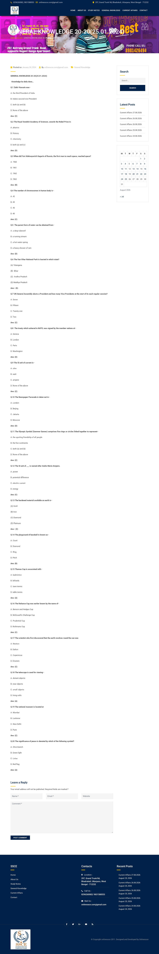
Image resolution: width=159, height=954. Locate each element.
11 (126, 169)
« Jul (122, 197)
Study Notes (93, 10)
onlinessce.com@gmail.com (51, 2)
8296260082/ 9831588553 (93, 894)
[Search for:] (132, 80)
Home (72, 10)
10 (122, 169)
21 (137, 174)
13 (134, 169)
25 (126, 179)
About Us (82, 10)
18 (126, 174)
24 (122, 179)
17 (122, 174)
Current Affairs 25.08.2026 (131, 130)
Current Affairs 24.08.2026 (131, 136)
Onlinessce (143, 939)
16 (145, 169)
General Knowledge (111, 10)
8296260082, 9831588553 (23, 2)
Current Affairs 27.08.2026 (131, 112)
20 (134, 174)
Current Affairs (129, 10)
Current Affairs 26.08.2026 (131, 118)
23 (145, 174)
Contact (144, 10)
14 (137, 169)
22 (141, 174)
